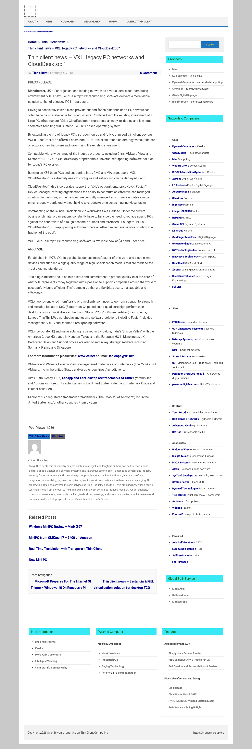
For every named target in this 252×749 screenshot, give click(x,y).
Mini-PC (113, 21)
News (49, 21)
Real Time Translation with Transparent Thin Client (65, 549)
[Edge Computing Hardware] (32, 16)
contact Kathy (59, 667)
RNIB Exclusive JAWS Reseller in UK (189, 659)
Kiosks (39, 648)
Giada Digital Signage (184, 95)
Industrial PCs (110, 659)
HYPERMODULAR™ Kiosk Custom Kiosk (191, 700)
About (32, 21)
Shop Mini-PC (43, 641)
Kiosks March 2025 (182, 694)
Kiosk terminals (111, 653)
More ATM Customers (48, 654)
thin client (57, 436)
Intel (174, 69)
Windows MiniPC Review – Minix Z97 (55, 527)
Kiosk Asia (178, 588)
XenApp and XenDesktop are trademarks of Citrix (97, 378)
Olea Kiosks (175, 687)
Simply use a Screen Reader (185, 653)
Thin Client (39, 73)
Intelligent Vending (46, 661)
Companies (68, 21)
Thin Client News (39, 436)
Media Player (92, 21)
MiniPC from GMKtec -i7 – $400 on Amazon (60, 538)
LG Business (179, 75)
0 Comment (148, 73)
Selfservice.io (180, 595)
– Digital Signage (194, 237)
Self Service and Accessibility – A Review (193, 666)
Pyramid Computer (183, 82)
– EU (187, 548)
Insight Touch (180, 101)
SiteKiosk (177, 88)
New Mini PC (38, 560)
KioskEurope (179, 601)
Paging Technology (113, 666)
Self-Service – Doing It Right (185, 707)
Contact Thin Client (139, 21)
